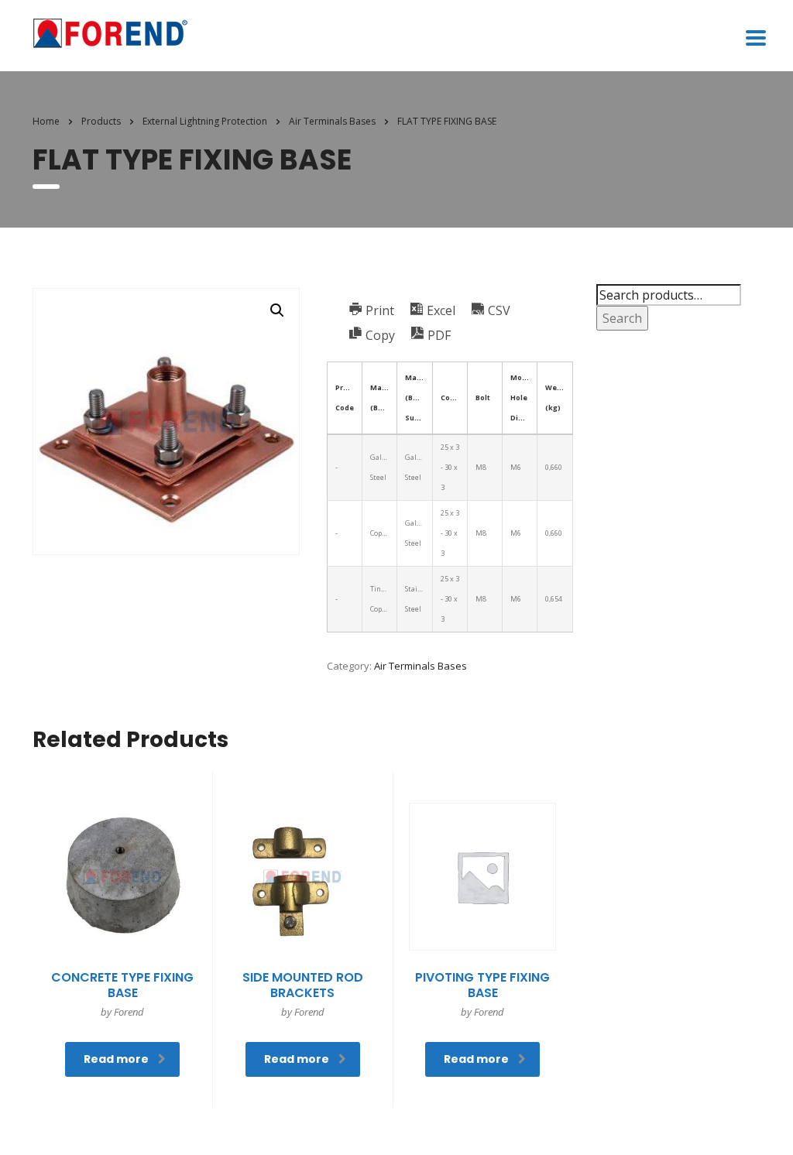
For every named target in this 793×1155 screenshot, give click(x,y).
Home (46, 121)
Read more (116, 1059)
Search (622, 318)
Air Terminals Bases (420, 666)
